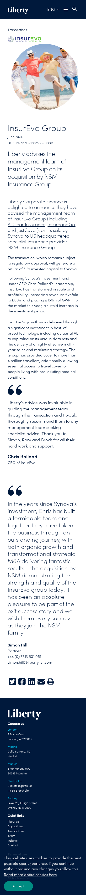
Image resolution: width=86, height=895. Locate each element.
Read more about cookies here (30, 874)
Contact (13, 845)
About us (13, 821)
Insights (12, 840)
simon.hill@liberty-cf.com (30, 662)
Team (11, 836)
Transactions (17, 30)
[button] (66, 9)
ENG (51, 9)
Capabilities (15, 826)
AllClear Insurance (26, 224)
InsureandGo (61, 224)
